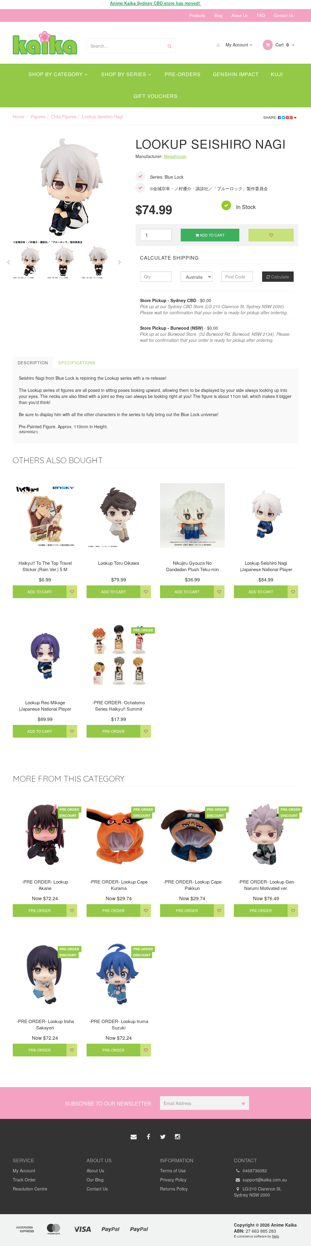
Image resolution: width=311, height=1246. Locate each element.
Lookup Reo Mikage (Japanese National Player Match (45, 708)
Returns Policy (174, 1189)
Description (33, 362)
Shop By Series (124, 74)
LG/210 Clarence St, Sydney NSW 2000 (258, 1192)
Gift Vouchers (156, 96)
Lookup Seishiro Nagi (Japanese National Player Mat (266, 569)
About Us (239, 15)
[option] (69, 187)
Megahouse (175, 156)
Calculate (279, 277)
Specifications (77, 362)
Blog (218, 15)
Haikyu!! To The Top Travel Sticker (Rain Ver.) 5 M (45, 566)
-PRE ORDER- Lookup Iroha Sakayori (45, 1024)
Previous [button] (8, 261)
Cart (281, 45)
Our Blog (95, 1180)
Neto (275, 1236)
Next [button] (120, 261)
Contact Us (284, 15)
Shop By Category (56, 74)
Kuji (277, 74)
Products (197, 15)
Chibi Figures (64, 116)
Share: (270, 117)
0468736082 (254, 1170)
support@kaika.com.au (264, 1180)
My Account (236, 45)
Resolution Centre (30, 1189)
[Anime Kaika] (45, 42)
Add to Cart (211, 234)
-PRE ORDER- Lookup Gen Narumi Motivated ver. (266, 884)
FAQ (261, 15)
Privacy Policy (173, 1180)
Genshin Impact (236, 74)
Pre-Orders (183, 74)
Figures (38, 116)
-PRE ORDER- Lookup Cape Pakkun (192, 884)
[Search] (169, 45)
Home (18, 116)
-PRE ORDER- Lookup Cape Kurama (119, 884)
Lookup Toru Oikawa (118, 563)
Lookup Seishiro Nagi (102, 116)
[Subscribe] (242, 1103)
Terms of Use (173, 1170)
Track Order (24, 1180)
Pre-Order (113, 731)
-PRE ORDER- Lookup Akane (45, 884)
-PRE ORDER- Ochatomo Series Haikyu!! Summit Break (118, 708)
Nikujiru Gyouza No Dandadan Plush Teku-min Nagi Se (192, 569)
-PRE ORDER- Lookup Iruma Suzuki (118, 1024)
